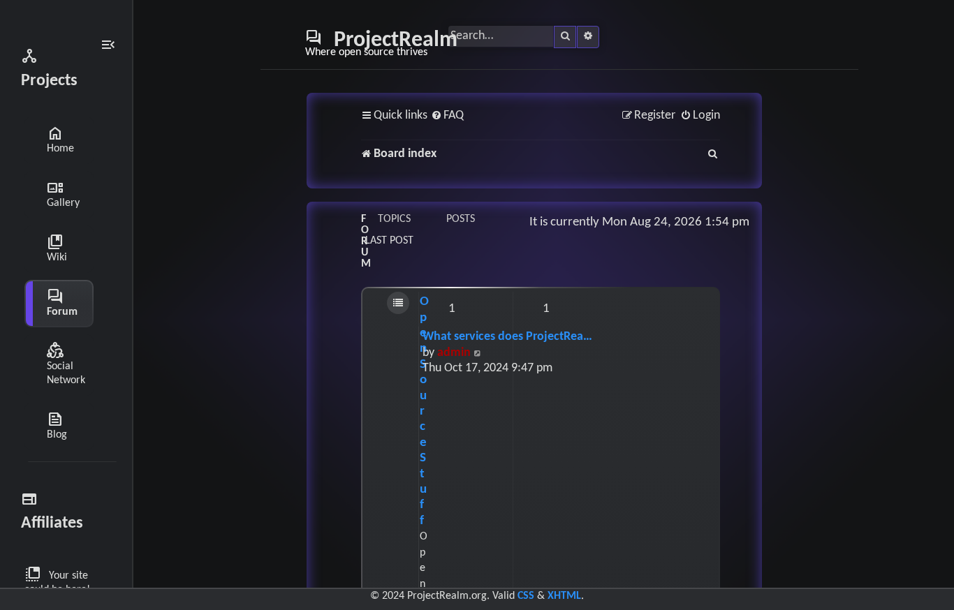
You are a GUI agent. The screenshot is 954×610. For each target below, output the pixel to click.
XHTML (564, 596)
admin (454, 353)
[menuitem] (447, 116)
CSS (526, 596)
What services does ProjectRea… (507, 337)
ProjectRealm (381, 43)
